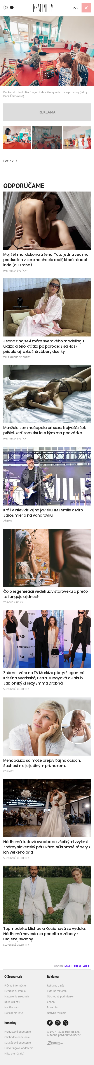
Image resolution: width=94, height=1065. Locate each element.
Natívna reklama (56, 1013)
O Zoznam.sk (13, 976)
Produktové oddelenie (17, 1032)
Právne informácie (15, 985)
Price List (52, 1007)
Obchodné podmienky (60, 996)
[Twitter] (65, 1023)
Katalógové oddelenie (17, 1042)
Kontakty (10, 1023)
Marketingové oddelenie (18, 1048)
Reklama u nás (55, 985)
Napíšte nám (11, 1007)
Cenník (51, 1002)
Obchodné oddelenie (17, 1037)
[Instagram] (58, 1023)
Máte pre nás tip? (14, 1053)
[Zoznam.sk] (55, 1044)
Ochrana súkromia (15, 991)
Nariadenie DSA (13, 1013)
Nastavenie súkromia (16, 996)
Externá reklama (56, 991)
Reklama (53, 976)
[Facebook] (50, 1023)
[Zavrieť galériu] (86, 7)
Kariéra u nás (11, 1002)
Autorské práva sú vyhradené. (64, 1035)
